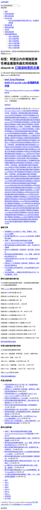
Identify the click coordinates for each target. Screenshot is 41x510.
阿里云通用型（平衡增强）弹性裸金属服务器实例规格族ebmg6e (22, 174)
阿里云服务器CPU (11, 160)
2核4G (7, 485)
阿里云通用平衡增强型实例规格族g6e (21, 181)
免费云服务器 (9, 32)
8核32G (7, 494)
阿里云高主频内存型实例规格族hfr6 (22, 185)
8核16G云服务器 (13, 45)
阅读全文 (8, 105)
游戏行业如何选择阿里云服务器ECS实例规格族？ (21, 405)
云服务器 (8, 108)
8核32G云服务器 (13, 48)
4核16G (7, 489)
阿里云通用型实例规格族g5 (18, 176)
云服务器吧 (4, 2)
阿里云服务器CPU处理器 (25, 160)
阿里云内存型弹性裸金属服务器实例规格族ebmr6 (22, 149)
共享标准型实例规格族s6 (30, 111)
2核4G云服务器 (13, 38)
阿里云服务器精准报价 (8, 376)
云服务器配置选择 (11, 34)
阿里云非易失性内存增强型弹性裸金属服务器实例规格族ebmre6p (22, 183)
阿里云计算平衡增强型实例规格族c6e (21, 172)
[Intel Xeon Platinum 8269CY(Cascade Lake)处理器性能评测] (22, 93)
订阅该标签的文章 (27, 68)
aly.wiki (6, 372)
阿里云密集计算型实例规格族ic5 (28, 158)
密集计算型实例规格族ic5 (26, 124)
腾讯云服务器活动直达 (8, 341)
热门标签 (8, 498)
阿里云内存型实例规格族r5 (14, 147)
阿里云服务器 (9, 14)
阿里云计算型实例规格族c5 (18, 167)
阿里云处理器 (21, 156)
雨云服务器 (8, 25)
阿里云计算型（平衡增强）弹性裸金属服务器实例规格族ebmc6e (22, 165)
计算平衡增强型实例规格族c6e (19, 133)
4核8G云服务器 (13, 41)
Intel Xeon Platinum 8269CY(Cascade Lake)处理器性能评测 (22, 82)
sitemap (29, 502)
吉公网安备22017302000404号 (22, 504)
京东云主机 (8, 18)
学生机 (7, 29)
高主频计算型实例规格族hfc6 (18, 212)
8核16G (7, 491)
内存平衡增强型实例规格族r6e (21, 122)
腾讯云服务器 (9, 16)
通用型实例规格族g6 (17, 138)
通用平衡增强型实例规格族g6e (28, 140)
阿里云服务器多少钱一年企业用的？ (17, 409)
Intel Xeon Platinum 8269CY (13, 111)
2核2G (7, 482)
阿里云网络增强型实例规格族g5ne (23, 163)
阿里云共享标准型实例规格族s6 (21, 142)
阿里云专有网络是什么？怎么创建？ (17, 398)
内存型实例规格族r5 (16, 115)
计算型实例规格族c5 (28, 129)
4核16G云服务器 (13, 43)
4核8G (7, 487)
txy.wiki (6, 289)
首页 (6, 11)
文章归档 (8, 496)
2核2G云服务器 (13, 36)
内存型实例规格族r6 (29, 115)
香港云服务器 (9, 27)
